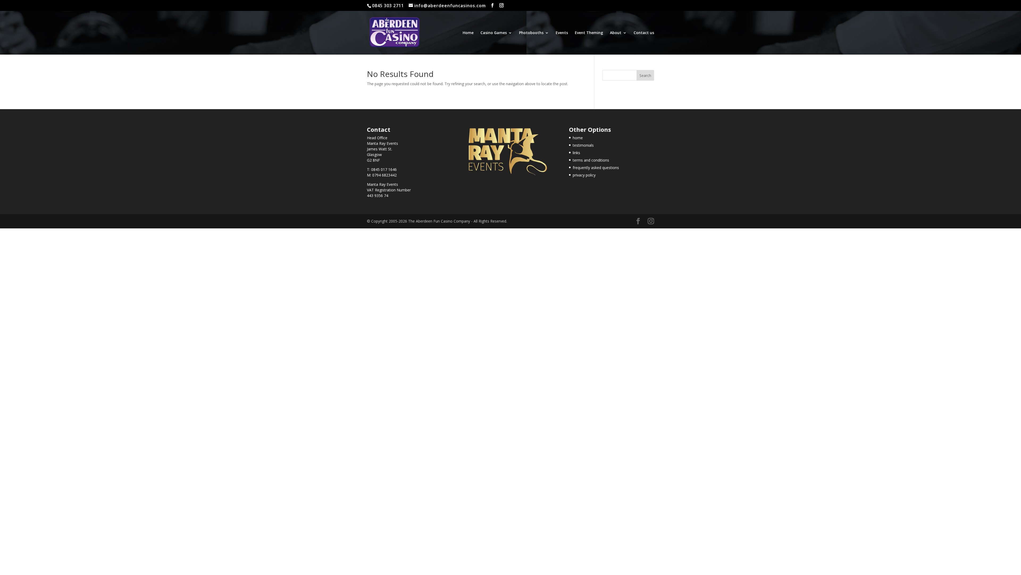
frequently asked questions (596, 167)
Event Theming (589, 33)
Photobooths (531, 33)
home (578, 137)
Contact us (644, 33)
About (615, 33)
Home (468, 33)
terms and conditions (591, 160)
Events (562, 33)
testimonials (583, 145)
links (576, 152)
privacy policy (584, 175)
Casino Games (493, 33)
